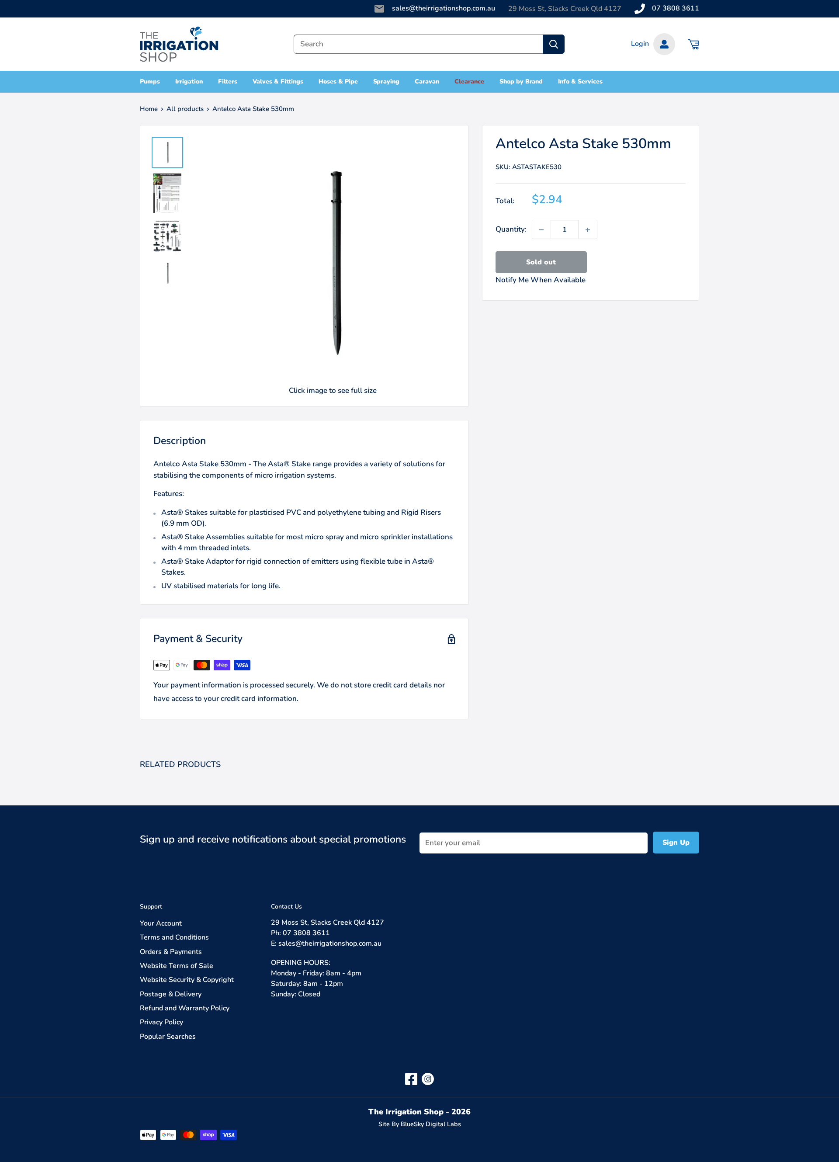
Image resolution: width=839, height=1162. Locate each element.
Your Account (161, 923)
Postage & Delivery (170, 994)
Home (149, 108)
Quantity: (511, 230)
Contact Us (286, 906)
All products (185, 108)
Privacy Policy (161, 1022)
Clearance (469, 81)
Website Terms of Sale (176, 966)
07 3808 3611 (675, 8)
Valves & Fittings (278, 81)
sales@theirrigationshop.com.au (443, 8)
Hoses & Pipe (338, 81)
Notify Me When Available (541, 280)
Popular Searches (168, 1036)
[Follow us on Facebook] (411, 1078)
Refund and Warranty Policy (184, 1008)
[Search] (554, 44)
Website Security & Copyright (187, 980)
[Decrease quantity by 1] (541, 230)
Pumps (150, 81)
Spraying (386, 81)
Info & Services (580, 81)
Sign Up (676, 842)
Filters (228, 81)
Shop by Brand (521, 81)
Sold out (541, 262)
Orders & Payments (171, 952)
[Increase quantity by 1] (588, 230)
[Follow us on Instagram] (428, 1078)
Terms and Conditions (174, 937)
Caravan (427, 81)
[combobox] (418, 44)
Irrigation (189, 81)
